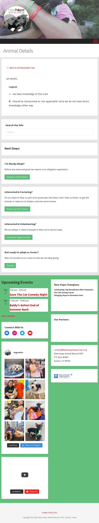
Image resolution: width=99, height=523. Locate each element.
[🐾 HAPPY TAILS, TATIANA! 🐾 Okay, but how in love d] (14, 389)
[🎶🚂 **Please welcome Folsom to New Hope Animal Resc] (35, 431)
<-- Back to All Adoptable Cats (20, 67)
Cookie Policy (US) (49, 512)
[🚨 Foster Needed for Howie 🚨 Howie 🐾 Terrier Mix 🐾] (35, 389)
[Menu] (95, 41)
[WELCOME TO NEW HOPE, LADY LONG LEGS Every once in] (35, 410)
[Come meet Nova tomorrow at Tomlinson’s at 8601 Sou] (14, 410)
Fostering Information (17, 209)
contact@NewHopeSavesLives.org (70, 349)
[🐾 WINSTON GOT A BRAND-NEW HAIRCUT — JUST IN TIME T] (14, 368)
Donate (10, 265)
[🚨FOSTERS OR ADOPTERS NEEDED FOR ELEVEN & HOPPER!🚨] (14, 431)
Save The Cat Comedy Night (28, 295)
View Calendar (8, 316)
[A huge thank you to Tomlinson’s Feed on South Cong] (35, 368)
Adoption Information (17, 177)
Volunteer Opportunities (18, 237)
